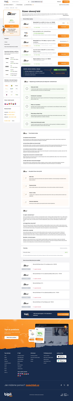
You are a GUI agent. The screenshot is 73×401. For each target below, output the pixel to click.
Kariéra (32, 361)
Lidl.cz (5, 366)
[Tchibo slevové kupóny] (6, 88)
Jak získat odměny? (21, 355)
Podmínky (50, 27)
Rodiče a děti (12, 7)
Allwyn (5, 370)
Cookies (32, 359)
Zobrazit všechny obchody (63, 314)
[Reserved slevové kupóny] (6, 92)
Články (19, 363)
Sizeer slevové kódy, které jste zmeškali (11, 46)
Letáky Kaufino (20, 368)
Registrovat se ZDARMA (60, 73)
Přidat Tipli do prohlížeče (11, 337)
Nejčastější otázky (21, 357)
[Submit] (29, 2)
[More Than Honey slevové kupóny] (16, 92)
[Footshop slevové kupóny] (16, 88)
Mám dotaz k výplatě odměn (48, 357)
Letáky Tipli (19, 366)
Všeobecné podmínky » (63, 248)
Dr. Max (5, 359)
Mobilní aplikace (20, 361)
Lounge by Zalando (7, 363)
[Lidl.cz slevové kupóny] (11, 85)
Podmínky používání (34, 355)
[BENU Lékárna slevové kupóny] (11, 88)
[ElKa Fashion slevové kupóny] (11, 92)
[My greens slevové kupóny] (6, 95)
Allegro (5, 357)
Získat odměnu (39, 339)
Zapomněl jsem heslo (47, 361)
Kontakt (45, 363)
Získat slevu (63, 35)
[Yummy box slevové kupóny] (16, 95)
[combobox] (20, 2)
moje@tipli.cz (32, 385)
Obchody (7, 7)
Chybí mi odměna (46, 355)
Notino (5, 368)
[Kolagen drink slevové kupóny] (11, 95)
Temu (5, 355)
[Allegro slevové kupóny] (6, 85)
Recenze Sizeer (7, 44)
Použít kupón (63, 26)
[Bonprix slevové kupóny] (16, 85)
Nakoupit (11, 26)
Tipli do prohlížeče (20, 359)
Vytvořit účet (66, 1)
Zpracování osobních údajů (35, 357)
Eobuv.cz (5, 372)
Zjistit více (11, 33)
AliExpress (6, 361)
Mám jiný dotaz (46, 359)
